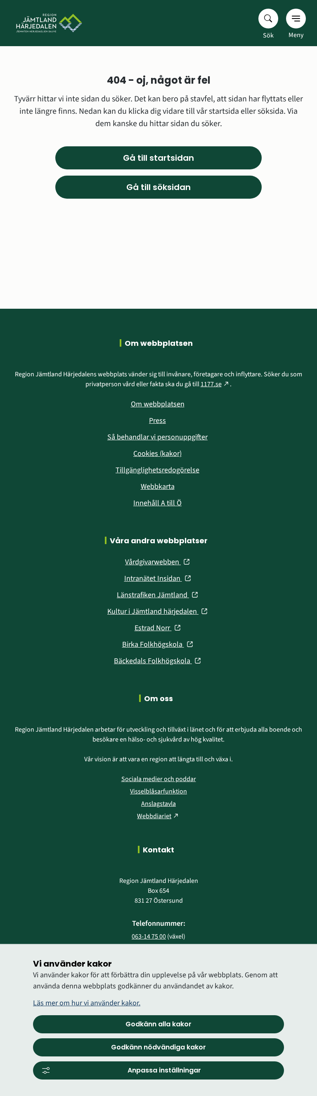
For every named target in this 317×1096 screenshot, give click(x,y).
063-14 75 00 (149, 936)
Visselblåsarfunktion (158, 791)
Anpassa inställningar (164, 1070)
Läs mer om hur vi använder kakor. (86, 1003)
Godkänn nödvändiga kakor (158, 1047)
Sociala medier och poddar (158, 779)
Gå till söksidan (158, 187)
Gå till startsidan (158, 158)
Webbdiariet (158, 816)
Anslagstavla (158, 803)
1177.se (215, 384)
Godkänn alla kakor (158, 1024)
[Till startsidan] (47, 23)
